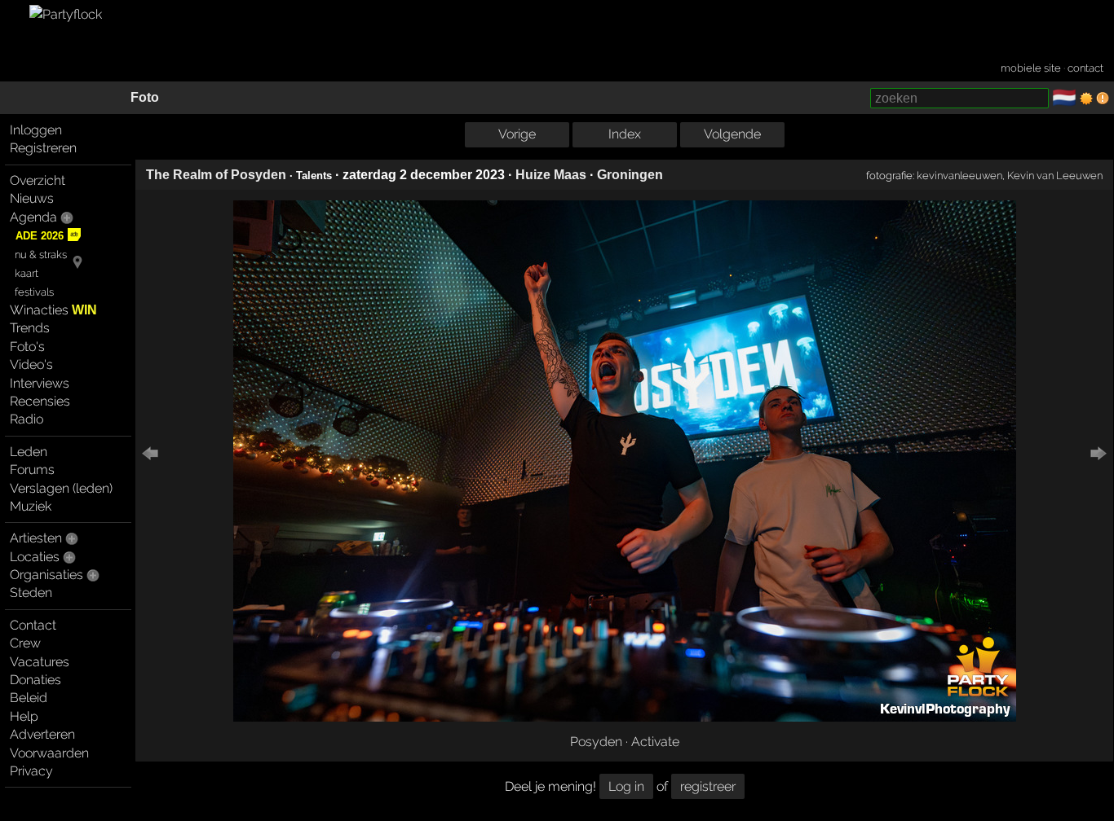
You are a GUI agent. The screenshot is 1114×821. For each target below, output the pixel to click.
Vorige (517, 134)
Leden (28, 451)
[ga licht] (1086, 98)
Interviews (39, 383)
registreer (708, 786)
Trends (30, 328)
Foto (144, 97)
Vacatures (39, 662)
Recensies (40, 401)
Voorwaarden (49, 753)
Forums (32, 469)
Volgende (732, 134)
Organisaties (46, 574)
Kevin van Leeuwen (1055, 175)
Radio (26, 419)
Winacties (53, 310)
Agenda (33, 217)
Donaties (35, 679)
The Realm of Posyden (216, 175)
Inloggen (36, 130)
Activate (655, 741)
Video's (31, 364)
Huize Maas (550, 175)
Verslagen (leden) (61, 488)
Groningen (630, 175)
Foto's (27, 346)
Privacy (31, 771)
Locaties (35, 556)
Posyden (596, 741)
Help (24, 716)
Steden (31, 592)
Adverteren (42, 734)
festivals (34, 292)
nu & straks (41, 254)
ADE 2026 (39, 236)
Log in (626, 786)
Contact (33, 625)
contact (1085, 68)
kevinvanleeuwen (959, 175)
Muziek (30, 506)
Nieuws (32, 198)
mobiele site (1031, 68)
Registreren (43, 148)
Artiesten (36, 538)
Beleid (28, 697)
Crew (25, 643)
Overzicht (37, 180)
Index (624, 134)
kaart (26, 273)
